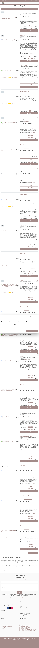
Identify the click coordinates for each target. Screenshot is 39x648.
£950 (30, 160)
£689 (30, 244)
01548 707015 (3, 0)
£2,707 (30, 547)
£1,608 (30, 138)
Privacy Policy (33, 638)
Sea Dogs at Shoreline (24, 628)
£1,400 (30, 300)
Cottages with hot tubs (5, 624)
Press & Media (18, 633)
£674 (30, 108)
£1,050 (30, 297)
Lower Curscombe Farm (28, 499)
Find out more (26, 639)
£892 (31, 218)
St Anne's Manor (23, 465)
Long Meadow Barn (24, 65)
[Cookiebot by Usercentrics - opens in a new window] (31, 316)
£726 (30, 456)
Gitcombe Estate (26, 148)
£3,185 (30, 405)
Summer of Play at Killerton (25, 620)
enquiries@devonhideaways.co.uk (10, 605)
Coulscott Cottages (27, 359)
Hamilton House (23, 168)
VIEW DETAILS (29, 30)
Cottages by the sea (5, 625)
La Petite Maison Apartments (26, 436)
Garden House (23, 144)
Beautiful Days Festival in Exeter (26, 627)
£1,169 (30, 58)
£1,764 (30, 349)
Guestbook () (16, 77)
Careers (5, 638)
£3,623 (30, 486)
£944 (30, 185)
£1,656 (30, 519)
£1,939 (30, 403)
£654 (30, 271)
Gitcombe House (23, 525)
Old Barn (22, 384)
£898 (31, 111)
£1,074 (30, 273)
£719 (30, 56)
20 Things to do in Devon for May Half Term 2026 (28, 629)
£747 (30, 82)
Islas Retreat (22, 35)
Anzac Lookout (23, 194)
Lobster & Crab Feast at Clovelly (26, 624)
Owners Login (10, 638)
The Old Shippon (23, 12)
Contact (2, 633)
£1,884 (30, 459)
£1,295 (30, 162)
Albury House (23, 412)
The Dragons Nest (24, 225)
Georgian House (23, 356)
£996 (31, 85)
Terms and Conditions (25, 638)
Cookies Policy (29, 322)
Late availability (4, 620)
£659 (31, 28)
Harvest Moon (23, 253)
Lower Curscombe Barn (25, 495)
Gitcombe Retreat (24, 306)
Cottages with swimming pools (7, 626)
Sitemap (3, 628)
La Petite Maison (26, 439)
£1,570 (30, 247)
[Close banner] (37, 316)
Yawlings (22, 117)
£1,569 (30, 188)
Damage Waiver (11, 633)
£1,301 (30, 375)
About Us (6, 633)
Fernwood (22, 280)
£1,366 (30, 427)
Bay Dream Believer (24, 91)
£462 (30, 26)
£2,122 (30, 378)
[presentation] (17, 17)
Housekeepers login (17, 638)
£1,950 (30, 544)
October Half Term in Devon (25, 619)
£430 (30, 216)
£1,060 (30, 516)
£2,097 (30, 429)
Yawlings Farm (26, 121)
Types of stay (4, 627)
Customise (34, 328)
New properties (4, 619)
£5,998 (30, 489)
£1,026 (30, 135)
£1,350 (30, 347)
